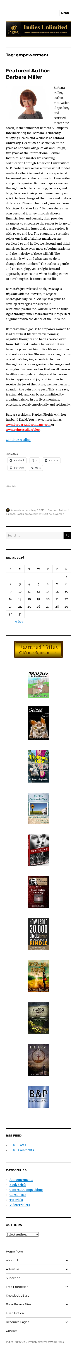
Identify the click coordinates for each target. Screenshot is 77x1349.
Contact (12, 1330)
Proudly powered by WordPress (46, 1342)
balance (10, 513)
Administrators (19, 510)
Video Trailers (19, 1205)
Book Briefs (17, 1184)
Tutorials (16, 1200)
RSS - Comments (21, 1150)
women (59, 513)
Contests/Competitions (26, 1189)
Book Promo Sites (19, 1304)
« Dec (19, 621)
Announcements (21, 1179)
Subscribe (13, 1278)
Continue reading (18, 439)
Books (20, 513)
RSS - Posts (17, 1145)
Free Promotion (17, 1286)
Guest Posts (17, 1195)
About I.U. (13, 1260)
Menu (65, 13)
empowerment (33, 513)
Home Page (14, 1251)
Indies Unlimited (15, 1342)
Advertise (13, 1269)
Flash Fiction (15, 1313)
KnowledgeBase (17, 1295)
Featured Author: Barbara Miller (28, 74)
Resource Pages (17, 1322)
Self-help (49, 513)
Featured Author (57, 510)
